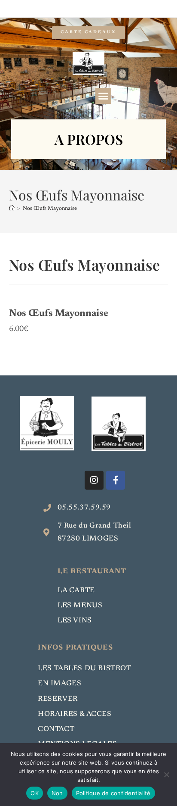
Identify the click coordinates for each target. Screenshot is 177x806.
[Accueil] (12, 208)
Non (57, 793)
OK (35, 793)
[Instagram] (94, 480)
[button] (103, 96)
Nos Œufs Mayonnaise (50, 208)
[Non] (166, 774)
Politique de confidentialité (113, 793)
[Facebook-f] (115, 480)
